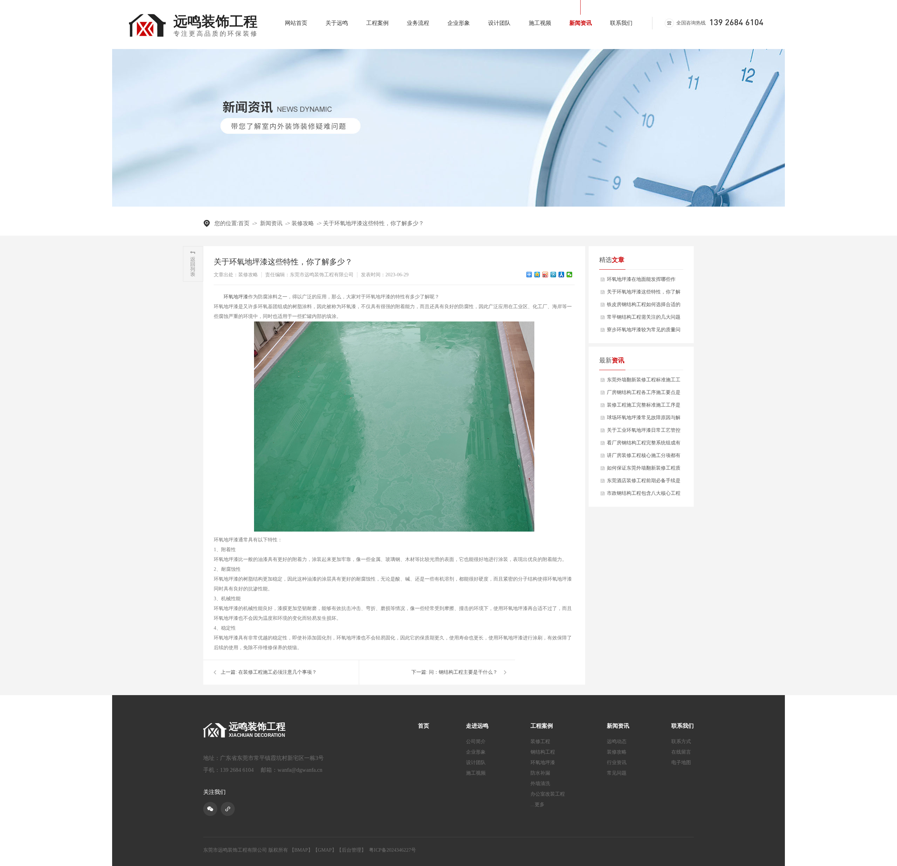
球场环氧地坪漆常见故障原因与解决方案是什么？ (643, 419)
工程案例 (377, 23)
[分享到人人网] (561, 274)
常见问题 (616, 773)
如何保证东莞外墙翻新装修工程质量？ (643, 469)
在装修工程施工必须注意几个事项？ (277, 672)
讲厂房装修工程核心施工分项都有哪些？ (643, 457)
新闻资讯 (580, 23)
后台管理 (351, 850)
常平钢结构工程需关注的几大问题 (643, 317)
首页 (243, 223)
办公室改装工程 (547, 794)
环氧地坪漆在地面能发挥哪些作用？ (641, 281)
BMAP (301, 850)
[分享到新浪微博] (545, 274)
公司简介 (476, 741)
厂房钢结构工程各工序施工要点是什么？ (643, 394)
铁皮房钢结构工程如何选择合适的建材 (643, 306)
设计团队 (499, 23)
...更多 (537, 804)
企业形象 (458, 23)
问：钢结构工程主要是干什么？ (463, 672)
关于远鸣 (337, 23)
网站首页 (296, 23)
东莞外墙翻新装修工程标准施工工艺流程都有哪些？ (643, 381)
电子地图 (681, 762)
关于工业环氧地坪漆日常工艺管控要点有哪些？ (643, 432)
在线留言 (681, 752)
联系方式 (681, 741)
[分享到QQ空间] (537, 274)
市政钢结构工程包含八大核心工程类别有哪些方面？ (643, 495)
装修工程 (540, 741)
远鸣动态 (616, 741)
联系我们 (621, 23)
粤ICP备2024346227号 (392, 850)
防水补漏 (540, 773)
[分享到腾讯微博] (553, 274)
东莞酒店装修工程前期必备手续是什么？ (643, 482)
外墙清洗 (540, 783)
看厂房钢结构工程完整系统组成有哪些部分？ (643, 444)
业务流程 (418, 23)
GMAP (325, 850)
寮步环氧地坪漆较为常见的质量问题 (643, 331)
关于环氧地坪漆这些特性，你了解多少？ (373, 223)
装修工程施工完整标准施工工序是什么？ (643, 406)
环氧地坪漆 (236, 296)
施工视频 (540, 23)
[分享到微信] (570, 274)
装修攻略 (303, 223)
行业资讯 (616, 762)
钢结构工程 (542, 752)
